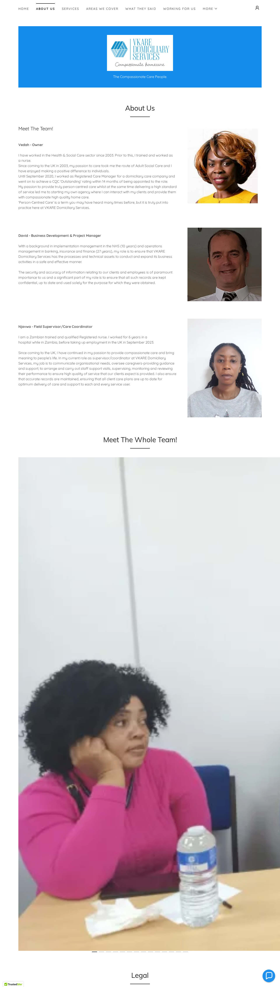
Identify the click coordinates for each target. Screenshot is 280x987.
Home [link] (23, 9)
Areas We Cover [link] (102, 9)
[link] (140, 52)
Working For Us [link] (179, 9)
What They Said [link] (140, 9)
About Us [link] (45, 9)
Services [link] (70, 9)
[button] (210, 8)
